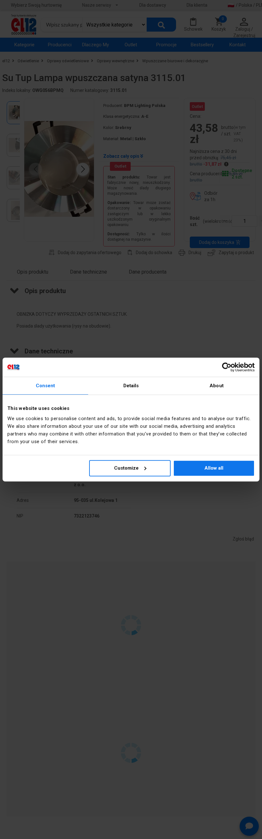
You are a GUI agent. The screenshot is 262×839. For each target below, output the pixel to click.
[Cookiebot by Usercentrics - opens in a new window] (227, 367)
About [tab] (217, 386)
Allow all (213, 468)
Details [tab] (131, 386)
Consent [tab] (45, 386)
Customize (126, 468)
